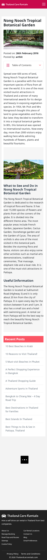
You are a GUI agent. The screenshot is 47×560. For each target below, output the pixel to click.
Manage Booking (8, 534)
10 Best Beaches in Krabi (19, 346)
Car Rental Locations (31, 530)
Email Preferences (30, 540)
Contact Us (28, 534)
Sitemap (5, 540)
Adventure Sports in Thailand (21, 388)
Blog (25, 537)
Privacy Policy (12, 554)
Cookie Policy (7, 544)
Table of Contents (21, 65)
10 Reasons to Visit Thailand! (21, 354)
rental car (35, 312)
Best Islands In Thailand (18, 419)
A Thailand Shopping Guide (20, 380)
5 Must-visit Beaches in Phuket (22, 361)
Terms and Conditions (30, 554)
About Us (5, 530)
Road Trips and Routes (10, 537)
